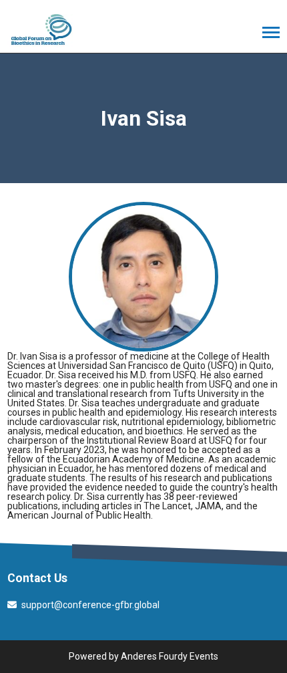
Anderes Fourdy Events (169, 656)
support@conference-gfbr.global (90, 604)
